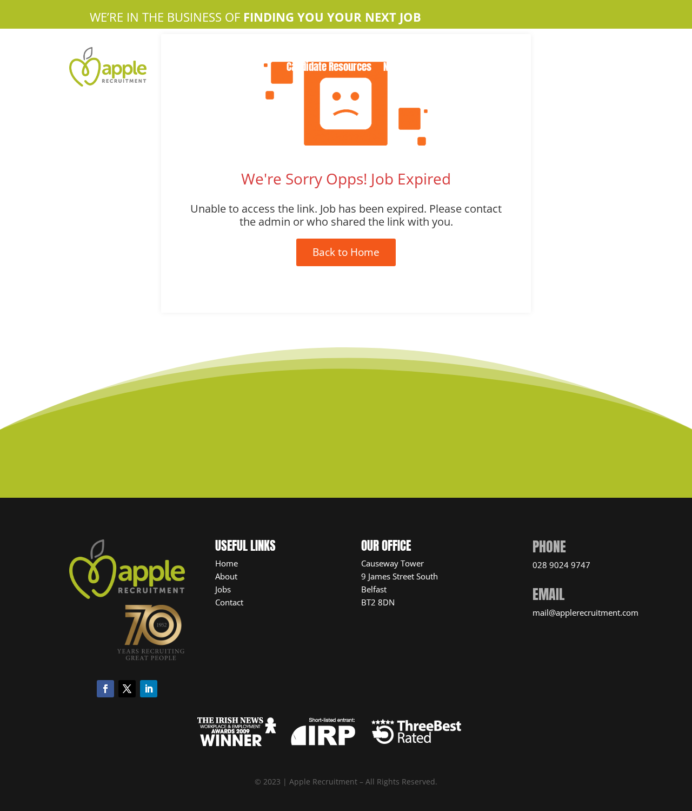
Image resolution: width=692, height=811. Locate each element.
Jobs (223, 589)
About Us (306, 52)
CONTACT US (339, 441)
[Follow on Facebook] (105, 688)
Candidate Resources (329, 68)
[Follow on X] (127, 688)
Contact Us (415, 52)
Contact (229, 602)
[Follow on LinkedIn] (148, 688)
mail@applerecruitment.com (585, 612)
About (226, 576)
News (394, 68)
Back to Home (346, 252)
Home (266, 52)
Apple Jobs (359, 52)
